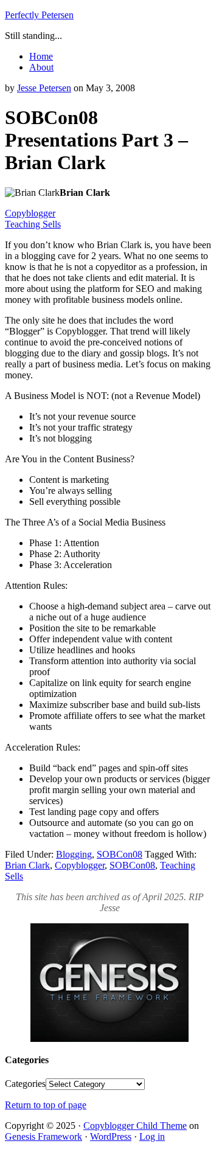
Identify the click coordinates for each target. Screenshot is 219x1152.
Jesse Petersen (44, 88)
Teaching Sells (33, 224)
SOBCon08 (119, 854)
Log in (152, 1136)
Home (41, 56)
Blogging (74, 854)
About (41, 67)
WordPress (110, 1136)
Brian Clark (27, 865)
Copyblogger (30, 213)
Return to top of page (45, 1105)
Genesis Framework (43, 1136)
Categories (25, 1083)
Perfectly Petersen (39, 15)
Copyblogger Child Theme (135, 1125)
